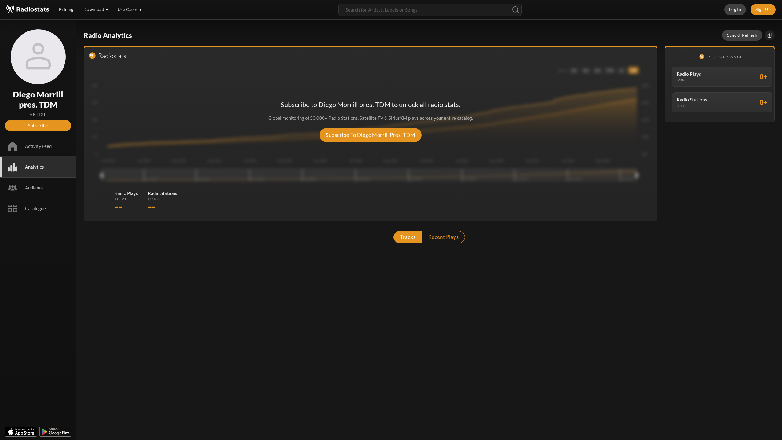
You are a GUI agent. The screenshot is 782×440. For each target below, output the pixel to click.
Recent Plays (443, 237)
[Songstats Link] (770, 35)
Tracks (408, 237)
